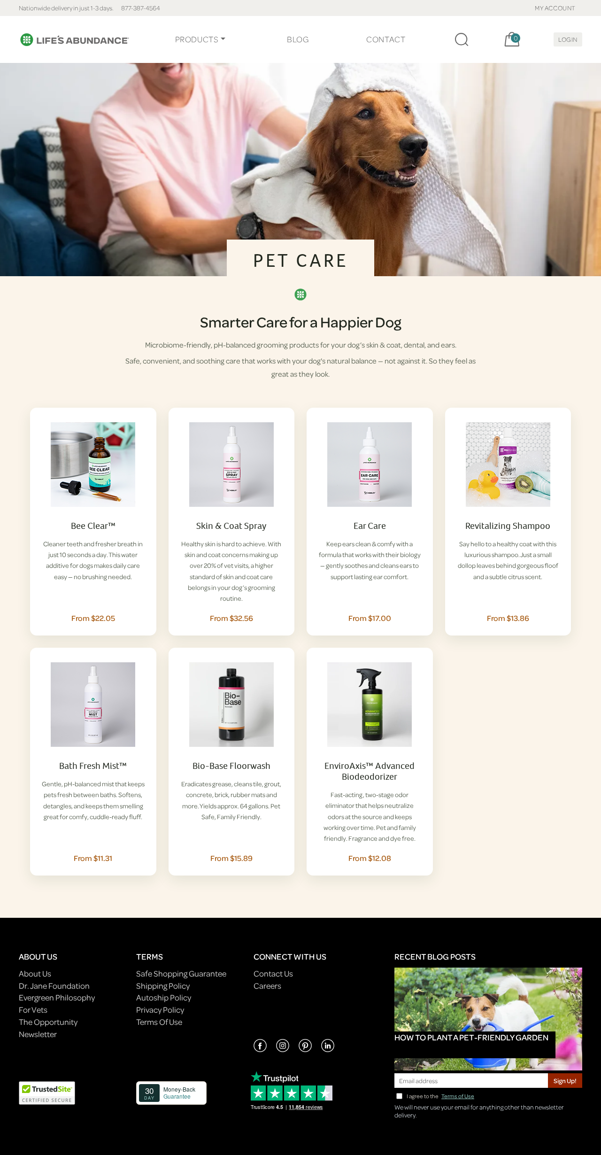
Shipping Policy (163, 986)
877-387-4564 (140, 7)
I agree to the (440, 1096)
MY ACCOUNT (555, 7)
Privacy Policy (160, 1009)
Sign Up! (565, 1080)
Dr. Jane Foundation (54, 986)
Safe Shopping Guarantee (181, 973)
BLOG (297, 39)
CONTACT (385, 39)
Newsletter (38, 1034)
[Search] (461, 39)
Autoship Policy (163, 997)
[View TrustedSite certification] (47, 1092)
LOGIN (568, 39)
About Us (35, 973)
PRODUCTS (197, 39)
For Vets (33, 1009)
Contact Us (273, 973)
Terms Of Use (159, 1022)
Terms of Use (457, 1096)
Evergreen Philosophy (57, 997)
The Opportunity (48, 1022)
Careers (267, 986)
